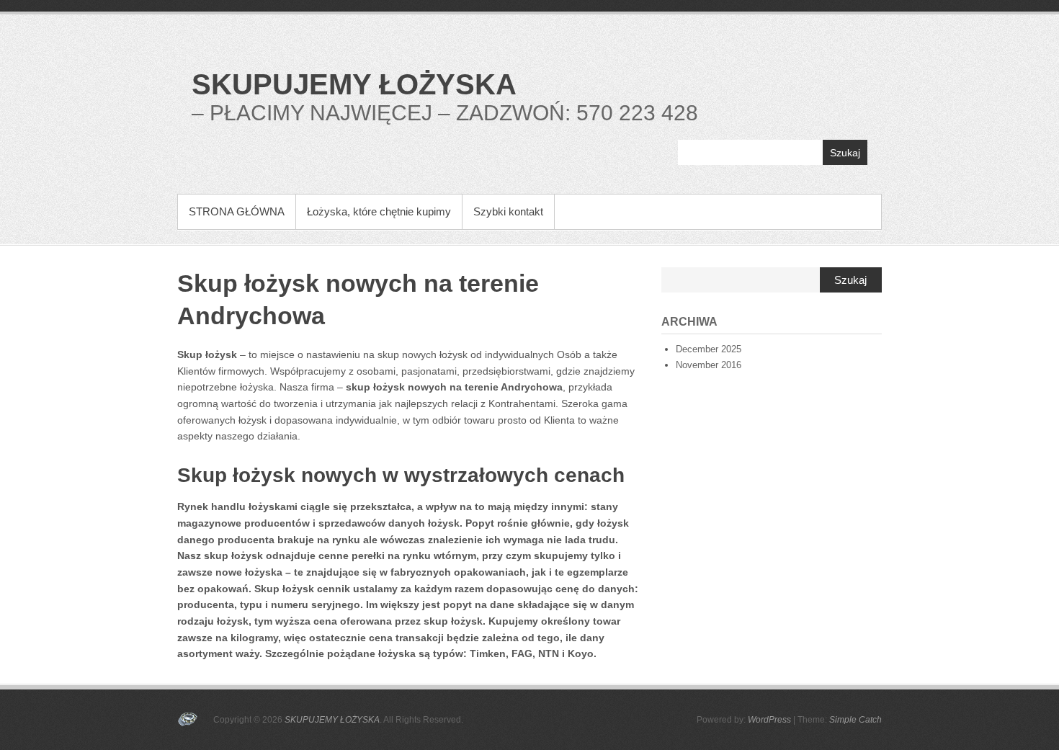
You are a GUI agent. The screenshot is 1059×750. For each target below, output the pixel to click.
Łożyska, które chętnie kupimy (379, 211)
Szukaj (845, 153)
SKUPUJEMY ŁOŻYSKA (354, 84)
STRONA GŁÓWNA (237, 211)
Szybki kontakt (508, 211)
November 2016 (708, 365)
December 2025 (708, 349)
